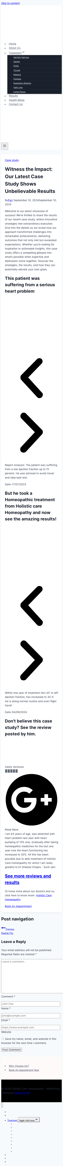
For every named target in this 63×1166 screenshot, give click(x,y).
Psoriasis (17, 79)
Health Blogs (16, 100)
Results (13, 95)
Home (12, 43)
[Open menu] (4, 146)
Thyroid (16, 70)
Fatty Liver (18, 87)
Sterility (16, 61)
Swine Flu (7, 931)
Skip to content (10, 3)
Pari (10, 200)
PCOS (16, 66)
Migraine (17, 74)
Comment (8, 996)
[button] (31, 379)
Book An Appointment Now (24, 1070)
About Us (14, 48)
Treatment (12, 1120)
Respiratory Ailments (22, 83)
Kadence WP (22, 1092)
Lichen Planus (19, 92)
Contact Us (16, 104)
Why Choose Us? (19, 1066)
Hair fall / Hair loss (21, 57)
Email (5, 1020)
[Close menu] (2, 1105)
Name (6, 1008)
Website (6, 1032)
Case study (12, 160)
